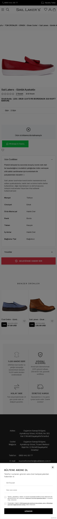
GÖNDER (29, 511)
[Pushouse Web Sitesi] (53, 517)
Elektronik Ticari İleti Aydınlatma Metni (35, 498)
